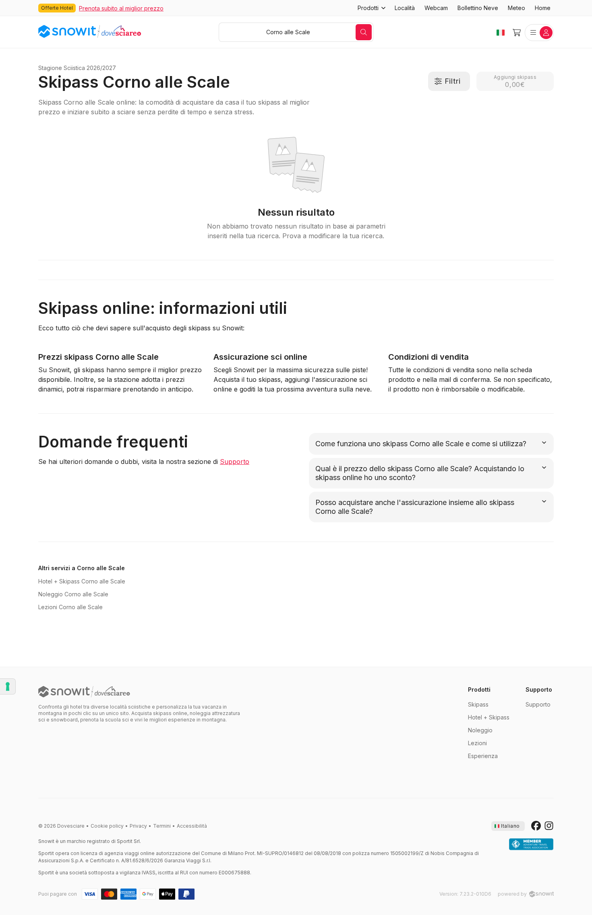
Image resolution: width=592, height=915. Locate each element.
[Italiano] (501, 33)
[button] (371, 8)
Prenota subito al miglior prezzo (121, 8)
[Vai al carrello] (517, 33)
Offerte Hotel (57, 8)
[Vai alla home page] (84, 691)
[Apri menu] (539, 32)
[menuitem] (404, 8)
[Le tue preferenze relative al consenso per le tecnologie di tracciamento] (7, 686)
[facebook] (536, 826)
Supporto (234, 462)
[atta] (531, 844)
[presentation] (508, 826)
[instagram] (549, 826)
